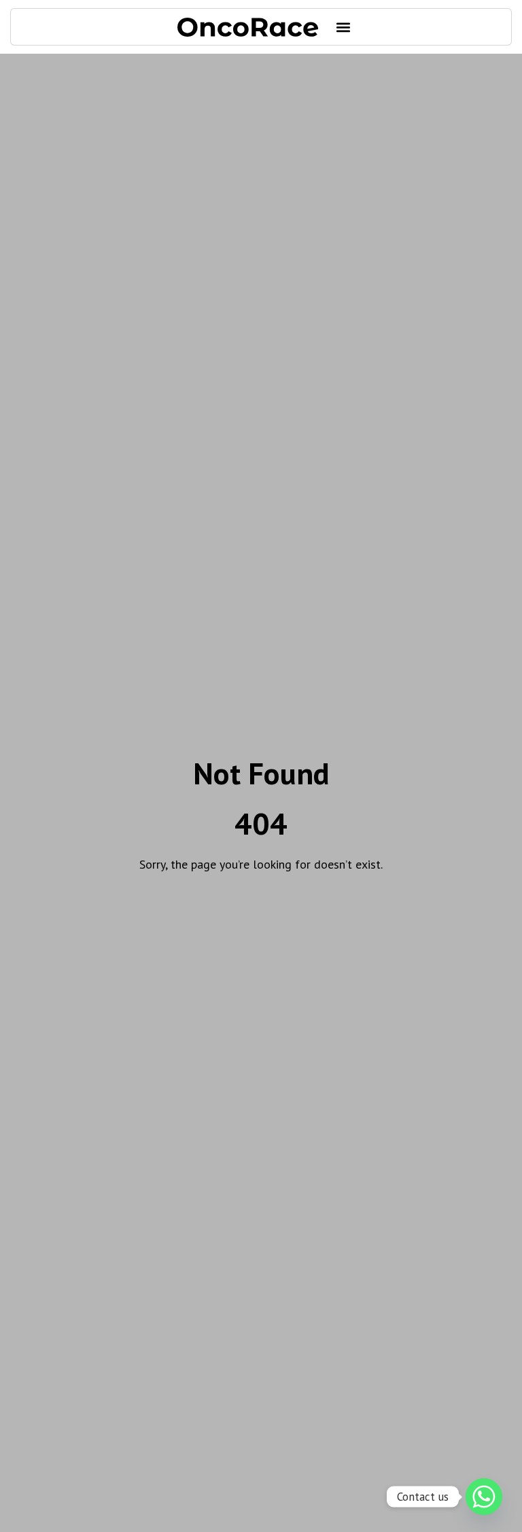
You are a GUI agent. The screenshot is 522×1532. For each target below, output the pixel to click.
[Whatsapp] (484, 1496)
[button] (343, 27)
